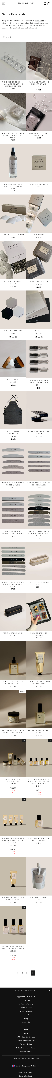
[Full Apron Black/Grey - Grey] (14, 439)
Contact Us (26, 1015)
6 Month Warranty (26, 1004)
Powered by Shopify (26, 1076)
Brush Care (26, 1000)
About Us (26, 1022)
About (26, 1030)
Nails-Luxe (39, 21)
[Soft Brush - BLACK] (12, 385)
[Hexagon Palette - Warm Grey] (16, 337)
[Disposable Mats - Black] (37, 287)
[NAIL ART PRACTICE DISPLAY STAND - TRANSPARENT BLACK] (40, 90)
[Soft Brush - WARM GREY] (14, 385)
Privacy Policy (26, 1051)
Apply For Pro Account (26, 997)
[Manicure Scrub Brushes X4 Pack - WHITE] (40, 388)
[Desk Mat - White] (39, 337)
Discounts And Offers (26, 1011)
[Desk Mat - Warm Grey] (42, 337)
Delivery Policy (26, 1044)
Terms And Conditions (26, 1040)
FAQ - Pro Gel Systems (26, 1037)
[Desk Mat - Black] (36, 337)
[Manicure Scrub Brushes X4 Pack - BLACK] (37, 388)
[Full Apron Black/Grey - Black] (12, 439)
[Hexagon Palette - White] (13, 337)
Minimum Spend (26, 1008)
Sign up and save (25, 990)
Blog (26, 1018)
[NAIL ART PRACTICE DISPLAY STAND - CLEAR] (37, 90)
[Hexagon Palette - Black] (10, 337)
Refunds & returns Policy (26, 1048)
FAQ (26, 1033)
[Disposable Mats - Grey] (40, 287)
